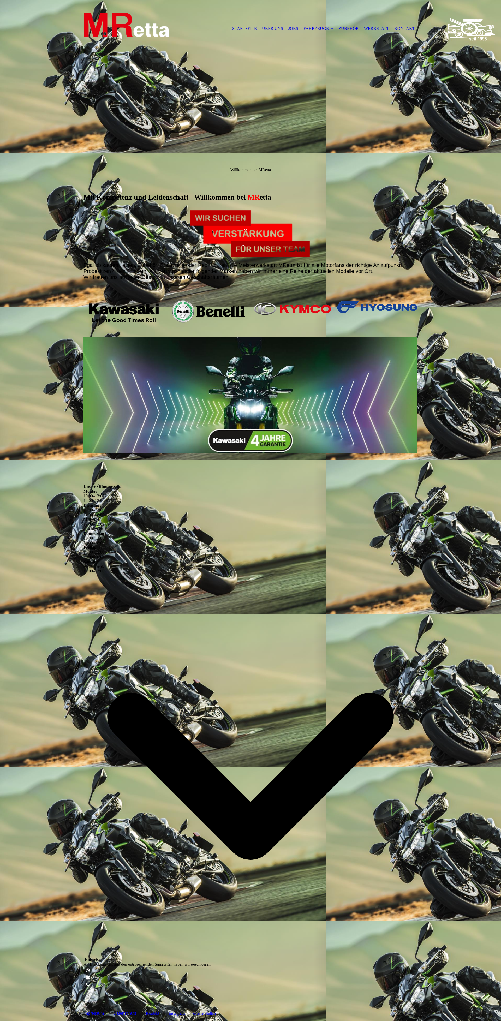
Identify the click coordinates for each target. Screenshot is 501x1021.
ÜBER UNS (272, 28)
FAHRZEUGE (316, 28)
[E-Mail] (88, 977)
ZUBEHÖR (348, 28)
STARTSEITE (244, 28)
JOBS (293, 28)
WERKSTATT (376, 28)
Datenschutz (124, 1013)
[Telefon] (88, 985)
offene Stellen (204, 1013)
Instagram (177, 1013)
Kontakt (152, 1013)
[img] (127, 28)
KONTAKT (404, 28)
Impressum (94, 1013)
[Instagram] (88, 970)
